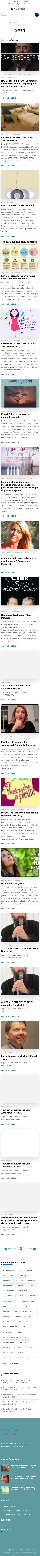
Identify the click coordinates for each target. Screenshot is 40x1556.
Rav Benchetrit (9, 1342)
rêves (19, 1347)
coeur (20, 1285)
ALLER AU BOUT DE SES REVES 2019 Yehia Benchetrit (17, 1003)
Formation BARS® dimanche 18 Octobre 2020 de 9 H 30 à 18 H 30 (20, 1410)
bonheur (19, 1280)
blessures (7, 1280)
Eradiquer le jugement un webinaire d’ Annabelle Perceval (18, 743)
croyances (7, 1301)
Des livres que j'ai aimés (11, 272)
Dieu (14, 1306)
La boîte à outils (26, 75)
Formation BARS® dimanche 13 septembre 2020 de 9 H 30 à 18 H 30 (19, 1403)
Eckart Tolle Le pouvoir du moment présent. (15, 415)
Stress (20, 1353)
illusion (6, 1322)
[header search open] (28, 8)
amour (23, 1275)
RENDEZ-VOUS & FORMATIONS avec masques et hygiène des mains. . (17, 1381)
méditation (7, 1332)
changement (8, 1285)
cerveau (31, 1280)
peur (19, 1332)
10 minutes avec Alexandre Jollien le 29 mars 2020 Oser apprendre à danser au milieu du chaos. (19, 1220)
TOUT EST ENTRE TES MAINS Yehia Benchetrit (19, 949)
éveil (5, 1363)
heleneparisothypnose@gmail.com (17, 1510)
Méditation (27, 411)
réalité (23, 1342)
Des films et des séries (20, 809)
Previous (12, 1249)
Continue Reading (8, 98)
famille (6, 1311)
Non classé (27, 479)
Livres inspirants (10, 1327)
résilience (7, 1347)
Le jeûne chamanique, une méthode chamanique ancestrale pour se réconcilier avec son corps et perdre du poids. (19, 486)
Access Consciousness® (12, 1270)
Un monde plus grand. (12, 883)
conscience (8, 1296)
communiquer (8, 1291)
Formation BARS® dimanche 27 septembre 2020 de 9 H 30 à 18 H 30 (19, 1396)
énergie (33, 1358)
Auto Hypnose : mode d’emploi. (17, 205)
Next (30, 1249)
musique (25, 1327)
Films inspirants (28, 1311)
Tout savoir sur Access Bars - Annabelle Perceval (16, 687)
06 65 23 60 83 (10, 1507)
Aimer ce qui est (9, 1275)
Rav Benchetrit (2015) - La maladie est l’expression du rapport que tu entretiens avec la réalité (19, 83)
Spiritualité (8, 1353)
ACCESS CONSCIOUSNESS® (11, 612)
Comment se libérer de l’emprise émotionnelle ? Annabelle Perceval (18, 561)
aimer (29, 1270)
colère (31, 1285)
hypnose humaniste (22, 1316)
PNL (25, 1337)
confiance (23, 1291)
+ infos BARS (6, 552)
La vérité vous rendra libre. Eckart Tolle (19, 1057)
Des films (5, 809)
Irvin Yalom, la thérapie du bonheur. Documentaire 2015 (19, 814)
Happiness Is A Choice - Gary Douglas (16, 616)
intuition (19, 1322)
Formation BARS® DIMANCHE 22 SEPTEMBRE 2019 (18, 139)
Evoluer (24, 1306)
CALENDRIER (5, 134)
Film (15, 1311)
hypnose (6, 1316)
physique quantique (11, 1337)
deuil (5, 1306)
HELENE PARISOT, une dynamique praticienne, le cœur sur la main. (21, 1389)
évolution (16, 1363)
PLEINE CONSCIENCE (9, 77)
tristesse (21, 1358)
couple (20, 1296)
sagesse (29, 1347)
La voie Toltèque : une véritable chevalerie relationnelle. (18, 277)
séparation (7, 1358)
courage (31, 1296)
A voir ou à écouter (9, 75)
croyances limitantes (25, 1301)
